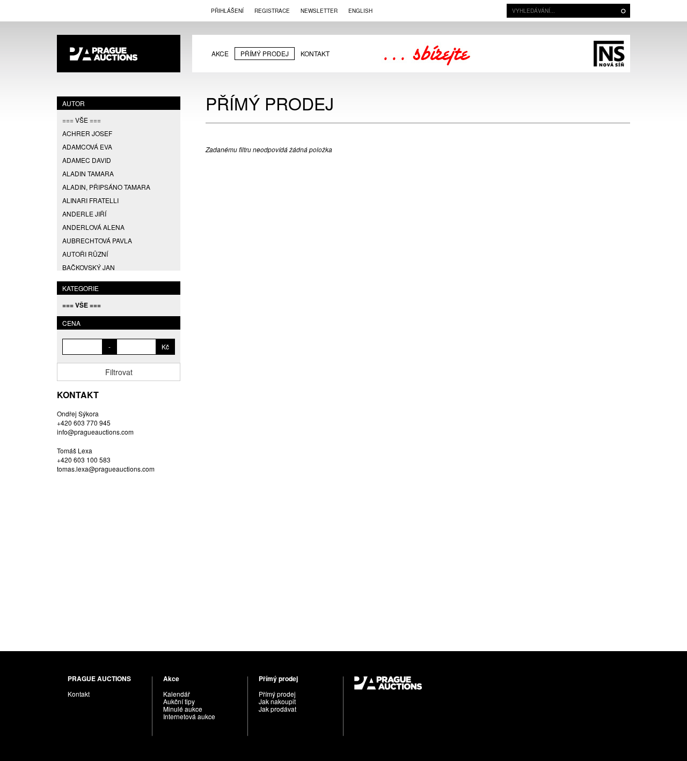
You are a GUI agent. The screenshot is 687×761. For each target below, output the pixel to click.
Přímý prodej (264, 53)
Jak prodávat (277, 708)
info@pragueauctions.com (95, 431)
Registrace (272, 10)
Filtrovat (119, 372)
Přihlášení (227, 10)
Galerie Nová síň (608, 54)
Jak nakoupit (277, 701)
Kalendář (176, 693)
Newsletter (319, 10)
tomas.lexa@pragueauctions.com (106, 468)
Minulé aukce (182, 708)
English (360, 10)
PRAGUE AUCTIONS (118, 53)
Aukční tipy (179, 701)
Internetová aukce (189, 716)
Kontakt (315, 53)
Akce (220, 53)
